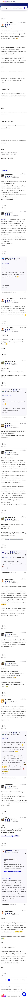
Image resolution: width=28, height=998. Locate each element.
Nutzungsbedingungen (6, 989)
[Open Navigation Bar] (2, 2)
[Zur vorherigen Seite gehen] (5, 980)
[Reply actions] (25, 261)
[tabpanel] (14, 576)
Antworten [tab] (5, 170)
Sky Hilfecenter (10, 986)
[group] (3, 154)
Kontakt (15, 991)
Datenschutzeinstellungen (7, 991)
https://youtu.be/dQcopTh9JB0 (10, 836)
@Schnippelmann (6, 395)
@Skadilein (4, 219)
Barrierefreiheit (17, 986)
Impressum (21, 991)
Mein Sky (3, 986)
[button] (3, 292)
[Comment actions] (26, 179)
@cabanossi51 (5, 263)
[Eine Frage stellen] (24, 994)
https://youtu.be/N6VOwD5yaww (14, 539)
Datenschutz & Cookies (17, 989)
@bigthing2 (5, 738)
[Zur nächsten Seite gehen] (24, 980)
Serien (3, 18)
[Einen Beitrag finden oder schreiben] (24, 8)
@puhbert (3, 669)
